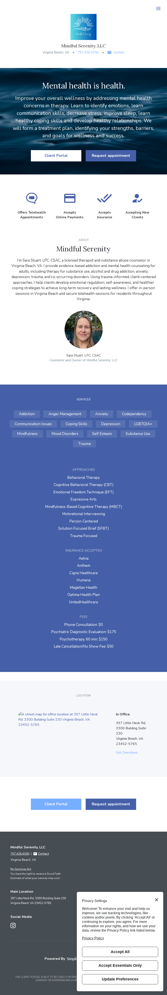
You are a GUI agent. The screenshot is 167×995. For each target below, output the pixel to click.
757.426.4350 (88, 52)
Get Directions (127, 752)
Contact (119, 52)
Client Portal (56, 155)
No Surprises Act (20, 869)
